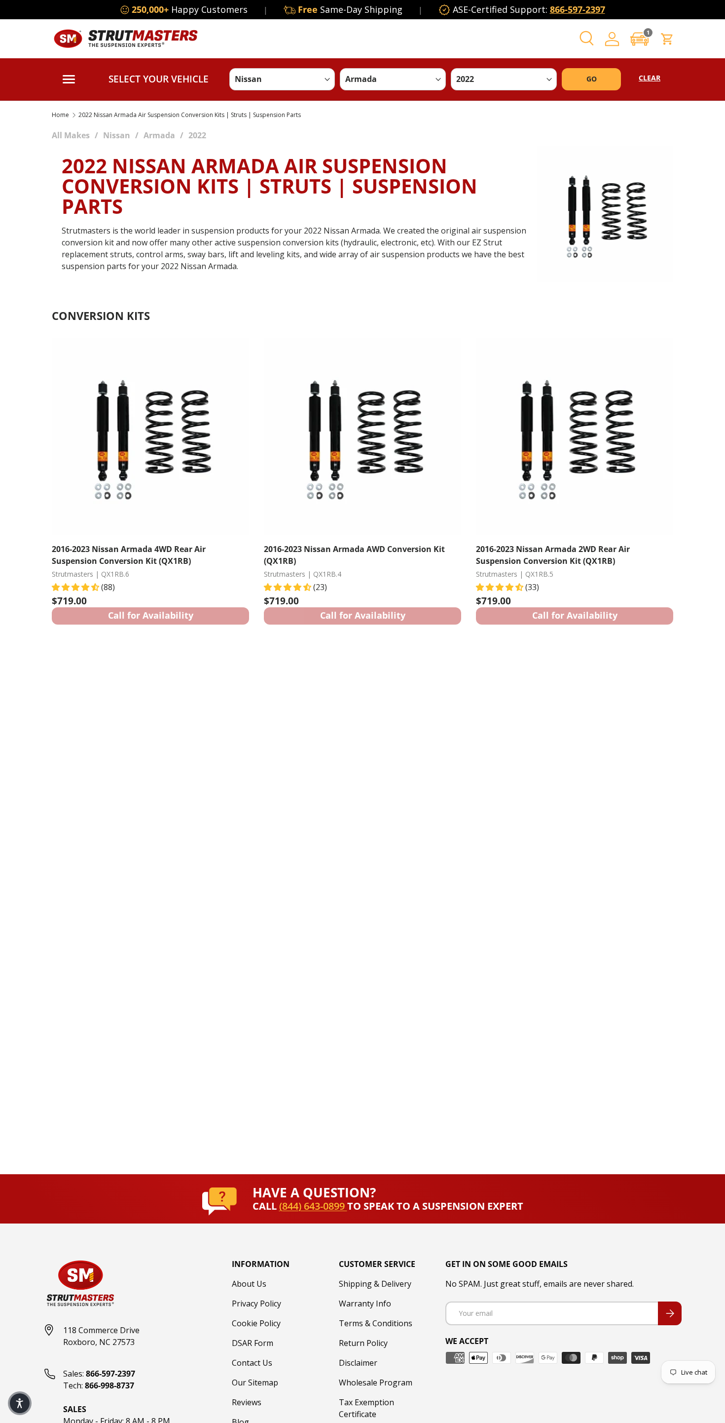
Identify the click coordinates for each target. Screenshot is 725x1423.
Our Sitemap (255, 1382)
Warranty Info (365, 1303)
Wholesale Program (375, 1382)
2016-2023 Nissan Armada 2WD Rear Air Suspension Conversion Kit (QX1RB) (553, 555)
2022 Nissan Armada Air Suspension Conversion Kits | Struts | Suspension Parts (189, 115)
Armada (159, 135)
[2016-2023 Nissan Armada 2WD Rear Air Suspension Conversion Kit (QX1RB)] (574, 436)
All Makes (71, 135)
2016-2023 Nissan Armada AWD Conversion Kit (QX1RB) (354, 555)
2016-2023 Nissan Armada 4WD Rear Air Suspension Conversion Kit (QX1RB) (129, 555)
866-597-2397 (577, 9)
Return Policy (363, 1343)
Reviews (246, 1402)
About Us (249, 1283)
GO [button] (591, 78)
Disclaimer (358, 1362)
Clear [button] (649, 77)
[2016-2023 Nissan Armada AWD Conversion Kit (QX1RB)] (362, 436)
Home (60, 115)
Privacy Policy (256, 1303)
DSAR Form (252, 1343)
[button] (640, 38)
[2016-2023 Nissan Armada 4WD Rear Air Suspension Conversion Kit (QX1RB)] (150, 436)
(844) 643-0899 (313, 1206)
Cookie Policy (256, 1323)
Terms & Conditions (375, 1323)
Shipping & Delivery (375, 1283)
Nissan (116, 135)
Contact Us (252, 1362)
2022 (197, 135)
